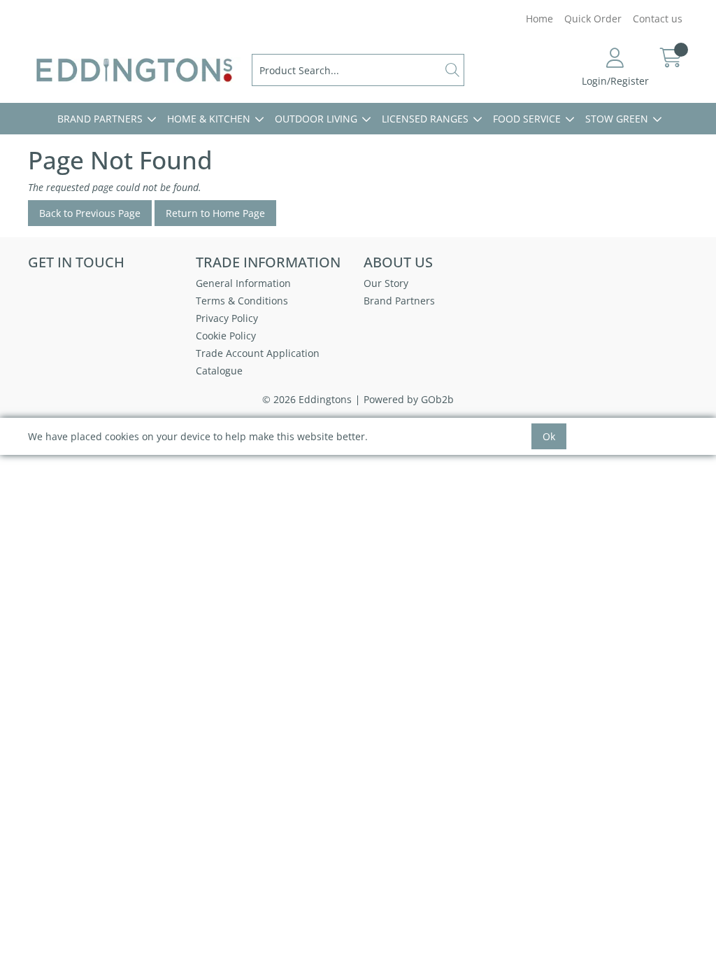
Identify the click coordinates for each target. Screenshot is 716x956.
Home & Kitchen (208, 118)
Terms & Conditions (242, 300)
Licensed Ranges (425, 118)
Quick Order (593, 18)
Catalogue (219, 370)
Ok (549, 436)
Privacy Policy (227, 318)
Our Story (386, 283)
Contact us (657, 18)
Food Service (527, 118)
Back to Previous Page (90, 213)
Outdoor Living (316, 118)
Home (539, 18)
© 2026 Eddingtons (307, 399)
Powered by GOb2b (409, 399)
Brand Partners (100, 118)
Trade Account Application (258, 353)
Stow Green (616, 118)
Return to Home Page (215, 213)
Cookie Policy (226, 335)
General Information (243, 283)
